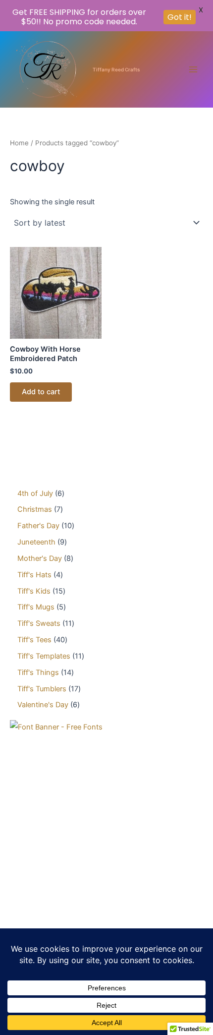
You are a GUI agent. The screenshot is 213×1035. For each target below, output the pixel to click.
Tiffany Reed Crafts (116, 69)
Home (19, 143)
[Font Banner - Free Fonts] (56, 727)
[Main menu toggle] (193, 69)
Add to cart (41, 391)
